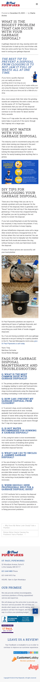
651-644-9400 (7, 571)
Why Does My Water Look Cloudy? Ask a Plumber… (19, 527)
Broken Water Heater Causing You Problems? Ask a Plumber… (16, 533)
